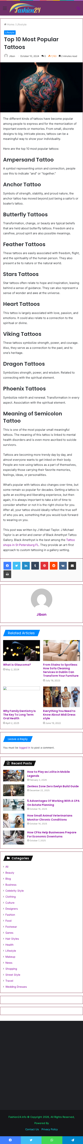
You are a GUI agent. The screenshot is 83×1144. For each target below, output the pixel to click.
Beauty (9, 872)
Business (10, 884)
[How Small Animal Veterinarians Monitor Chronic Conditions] (13, 821)
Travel (9, 980)
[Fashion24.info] (25, 8)
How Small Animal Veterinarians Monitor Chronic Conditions (49, 818)
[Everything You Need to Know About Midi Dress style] (61, 696)
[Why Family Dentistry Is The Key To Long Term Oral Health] (21, 696)
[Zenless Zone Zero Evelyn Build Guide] (13, 790)
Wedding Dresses (16, 986)
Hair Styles (12, 938)
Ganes (9, 932)
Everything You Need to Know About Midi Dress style (59, 714)
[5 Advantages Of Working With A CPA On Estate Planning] (13, 805)
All (6, 866)
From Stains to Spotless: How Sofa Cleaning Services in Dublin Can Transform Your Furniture (61, 670)
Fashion (10, 914)
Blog (8, 878)
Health (9, 944)
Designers (11, 908)
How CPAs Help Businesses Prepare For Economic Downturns (51, 834)
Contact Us (32, 1129)
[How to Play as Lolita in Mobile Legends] (13, 775)
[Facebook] (7, 566)
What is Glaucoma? (17, 665)
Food (8, 920)
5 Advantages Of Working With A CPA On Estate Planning (53, 803)
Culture (9, 902)
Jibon (12, 56)
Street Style (12, 974)
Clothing (10, 896)
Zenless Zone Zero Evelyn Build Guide (53, 786)
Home (10, 24)
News (8, 962)
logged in (24, 747)
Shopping (11, 968)
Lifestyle (21, 24)
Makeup (10, 956)
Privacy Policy (50, 1129)
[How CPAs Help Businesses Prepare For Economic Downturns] (13, 837)
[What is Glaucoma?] (21, 650)
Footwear (11, 926)
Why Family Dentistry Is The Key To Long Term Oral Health (19, 714)
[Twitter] (16, 566)
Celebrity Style (14, 890)
